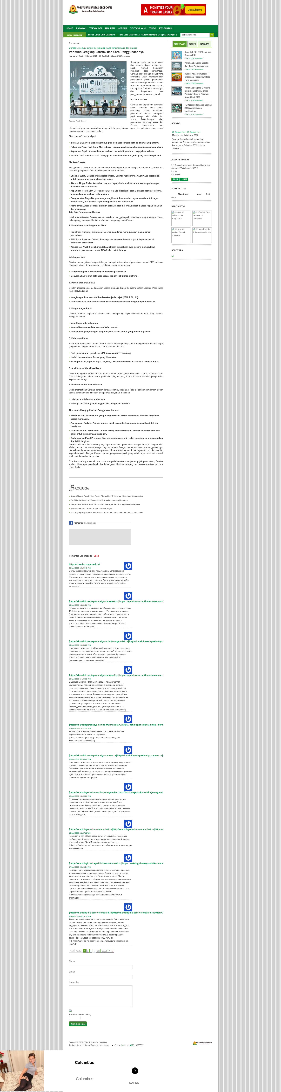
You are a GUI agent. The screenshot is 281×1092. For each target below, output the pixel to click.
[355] (98, 950)
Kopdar (122, 28)
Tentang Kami (138, 28)
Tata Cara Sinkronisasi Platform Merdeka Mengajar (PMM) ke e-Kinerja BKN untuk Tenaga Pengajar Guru (157, 35)
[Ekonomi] (74, 43)
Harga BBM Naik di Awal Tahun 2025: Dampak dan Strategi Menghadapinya (105, 504)
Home (70, 28)
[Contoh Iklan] (173, 14)
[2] (87, 950)
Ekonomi (81, 28)
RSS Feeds (104, 1045)
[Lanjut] (104, 950)
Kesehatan (165, 28)
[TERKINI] (192, 44)
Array (173, 197)
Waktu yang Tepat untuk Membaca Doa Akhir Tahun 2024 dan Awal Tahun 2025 (107, 512)
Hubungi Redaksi (90, 1045)
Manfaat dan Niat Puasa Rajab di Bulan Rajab (91, 508)
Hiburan (110, 28)
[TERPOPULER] (180, 44)
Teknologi (95, 28)
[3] (90, 950)
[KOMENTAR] (204, 44)
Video (152, 28)
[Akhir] (111, 950)
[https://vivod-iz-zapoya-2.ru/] (100, 564)
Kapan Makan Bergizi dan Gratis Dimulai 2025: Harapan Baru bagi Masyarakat (107, 496)
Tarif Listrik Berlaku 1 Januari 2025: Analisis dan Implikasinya (99, 500)
